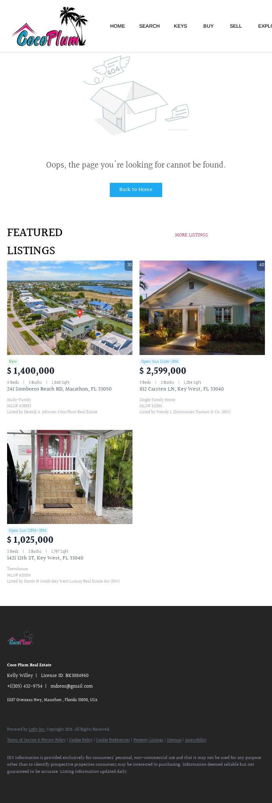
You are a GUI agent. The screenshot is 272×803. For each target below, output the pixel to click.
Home (117, 26)
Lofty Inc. (37, 729)
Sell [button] (236, 26)
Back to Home (136, 189)
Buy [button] (208, 26)
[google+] (77, 783)
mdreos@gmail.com (72, 686)
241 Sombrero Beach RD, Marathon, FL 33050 (59, 389)
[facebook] (15, 783)
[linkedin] (36, 783)
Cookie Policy (80, 740)
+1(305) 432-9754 (24, 686)
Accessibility (195, 740)
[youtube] (56, 783)
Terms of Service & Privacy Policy (36, 740)
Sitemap (174, 740)
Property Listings (148, 740)
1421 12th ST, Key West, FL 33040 (45, 558)
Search (149, 26)
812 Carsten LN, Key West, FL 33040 (182, 389)
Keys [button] (180, 26)
